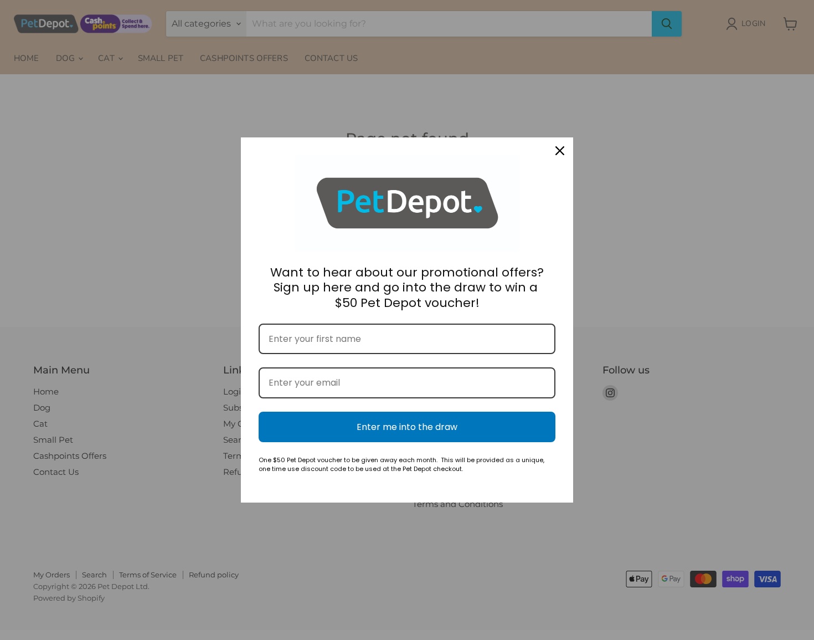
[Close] (560, 150)
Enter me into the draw (407, 427)
